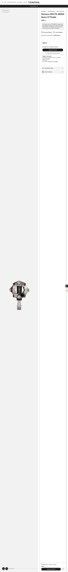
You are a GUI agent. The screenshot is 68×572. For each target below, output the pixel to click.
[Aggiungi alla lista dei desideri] (63, 569)
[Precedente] (3, 568)
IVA (46, 60)
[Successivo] (6, 568)
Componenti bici (51, 11)
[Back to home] (34, 2)
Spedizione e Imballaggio (53, 61)
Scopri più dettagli (46, 58)
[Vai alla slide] (17, 568)
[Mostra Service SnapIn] (66, 286)
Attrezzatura (43, 11)
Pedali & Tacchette (60, 11)
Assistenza (25, 2)
